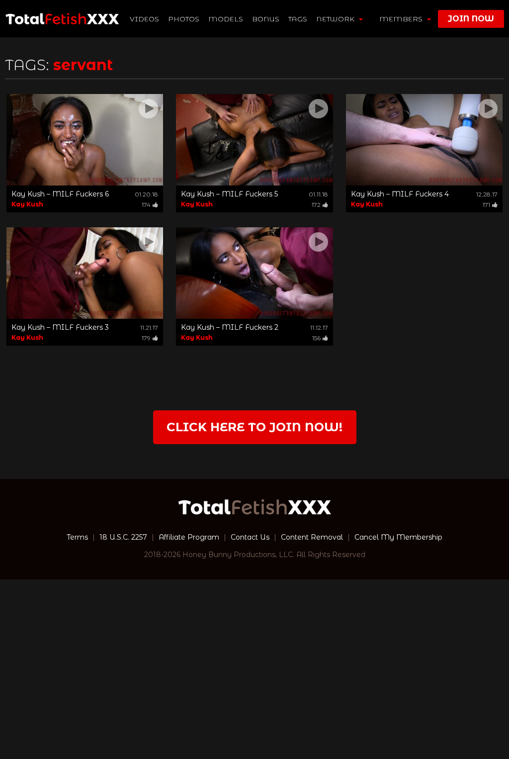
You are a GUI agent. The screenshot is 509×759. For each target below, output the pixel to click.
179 (146, 338)
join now (471, 18)
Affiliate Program (189, 537)
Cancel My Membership (398, 537)
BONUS (265, 18)
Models (225, 18)
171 (486, 204)
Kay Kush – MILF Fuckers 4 (400, 194)
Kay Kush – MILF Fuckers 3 (60, 327)
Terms (77, 537)
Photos (183, 18)
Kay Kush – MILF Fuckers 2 (229, 327)
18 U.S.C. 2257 (123, 537)
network (336, 18)
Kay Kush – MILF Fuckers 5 (229, 194)
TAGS (297, 18)
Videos (144, 18)
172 (316, 204)
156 (316, 338)
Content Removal (312, 537)
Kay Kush (27, 204)
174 (146, 204)
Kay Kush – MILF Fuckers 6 (60, 194)
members (401, 18)
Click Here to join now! (254, 427)
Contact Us (250, 537)
